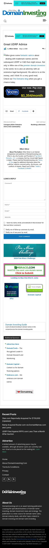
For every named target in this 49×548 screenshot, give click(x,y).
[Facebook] (4, 479)
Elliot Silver (13, 48)
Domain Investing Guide (16, 324)
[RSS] (9, 479)
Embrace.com (12, 375)
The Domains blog (20, 79)
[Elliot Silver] (5, 48)
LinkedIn (28, 168)
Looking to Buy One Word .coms (24, 278)
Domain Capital (13, 364)
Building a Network (38, 124)
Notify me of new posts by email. (17, 232)
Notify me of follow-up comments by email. (20, 229)
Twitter (37, 166)
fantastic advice (27, 55)
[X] (13, 479)
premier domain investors (34, 65)
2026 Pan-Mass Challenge (24, 258)
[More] (33, 111)
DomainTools (12, 348)
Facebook (21, 168)
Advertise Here (13, 344)
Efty (11, 298)
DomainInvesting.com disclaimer (26, 539)
